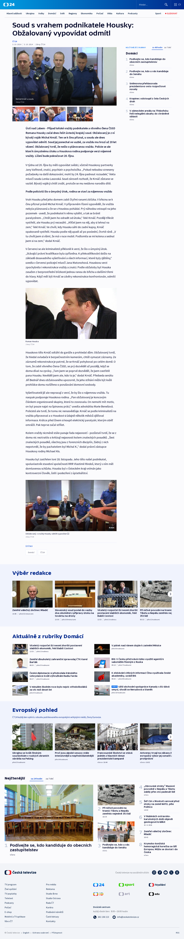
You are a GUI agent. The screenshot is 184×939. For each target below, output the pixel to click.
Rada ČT (50, 902)
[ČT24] (9, 4)
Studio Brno (52, 893)
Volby (41, 13)
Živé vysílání (10, 889)
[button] (71, 505)
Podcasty (133, 13)
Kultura (120, 13)
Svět (62, 13)
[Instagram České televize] (154, 872)
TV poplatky (11, 893)
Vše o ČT (9, 921)
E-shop (8, 912)
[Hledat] (166, 4)
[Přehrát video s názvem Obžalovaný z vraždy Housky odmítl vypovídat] (71, 505)
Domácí (52, 13)
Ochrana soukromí (40, 932)
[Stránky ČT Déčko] (98, 893)
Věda (109, 13)
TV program (10, 884)
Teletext (9, 898)
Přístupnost (57, 932)
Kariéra (49, 907)
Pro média (51, 884)
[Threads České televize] (177, 872)
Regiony (73, 13)
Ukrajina (30, 13)
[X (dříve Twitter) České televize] (171, 872)
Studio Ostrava (53, 898)
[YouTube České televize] (165, 872)
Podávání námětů (54, 912)
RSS (177, 932)
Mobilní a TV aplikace (15, 916)
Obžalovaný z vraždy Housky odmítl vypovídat (46, 533)
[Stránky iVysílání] (157, 884)
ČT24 (14, 41)
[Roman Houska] (71, 313)
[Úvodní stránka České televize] (21, 872)
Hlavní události (14, 13)
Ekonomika (86, 13)
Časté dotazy (52, 916)
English (26, 932)
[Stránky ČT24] (98, 884)
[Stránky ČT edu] (154, 893)
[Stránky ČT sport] (126, 884)
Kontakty (50, 921)
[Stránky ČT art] (124, 893)
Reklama (50, 889)
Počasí (99, 13)
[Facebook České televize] (160, 872)
